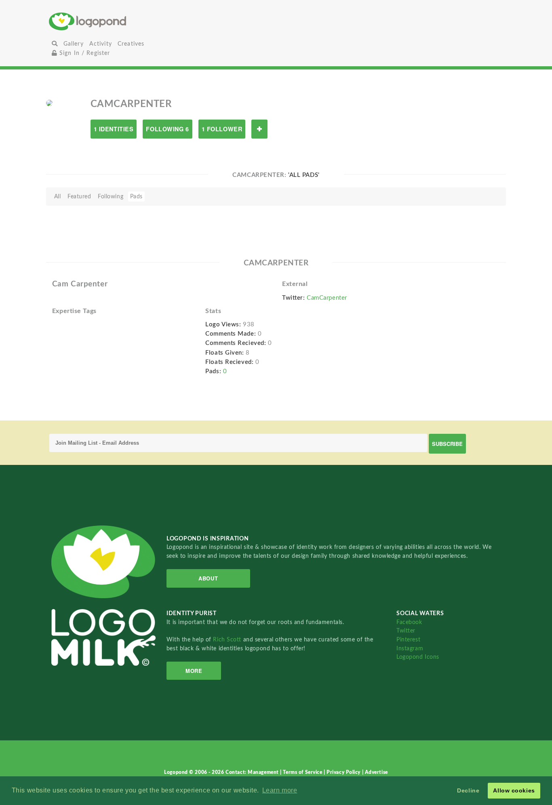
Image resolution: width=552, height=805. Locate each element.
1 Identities (114, 129)
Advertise (376, 772)
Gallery (73, 44)
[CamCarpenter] (49, 102)
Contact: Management (252, 772)
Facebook (409, 622)
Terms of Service (303, 772)
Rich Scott (228, 640)
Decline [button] (468, 790)
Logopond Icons (417, 657)
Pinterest (408, 640)
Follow (259, 129)
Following (110, 196)
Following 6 (167, 129)
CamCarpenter (327, 298)
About (208, 578)
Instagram (409, 648)
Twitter (405, 631)
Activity (100, 44)
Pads (136, 196)
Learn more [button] (279, 790)
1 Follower (222, 129)
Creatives (131, 44)
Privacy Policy (344, 772)
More (193, 671)
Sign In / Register (83, 53)
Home (124, 21)
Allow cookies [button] (514, 790)
